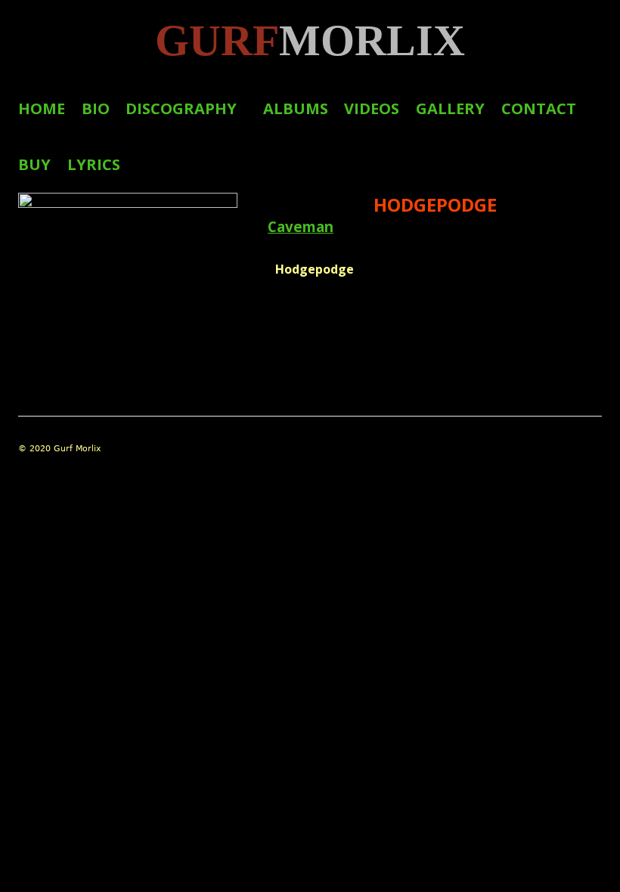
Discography (181, 108)
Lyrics (93, 164)
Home (41, 108)
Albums (295, 108)
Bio (96, 108)
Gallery (450, 108)
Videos (371, 108)
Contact (538, 108)
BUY (34, 164)
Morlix (310, 40)
